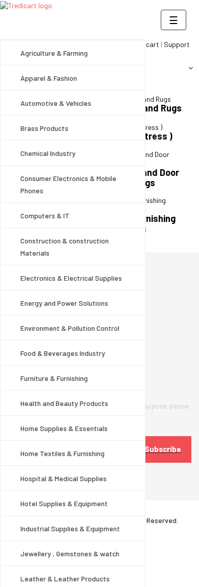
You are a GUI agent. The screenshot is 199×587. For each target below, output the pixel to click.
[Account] (187, 68)
